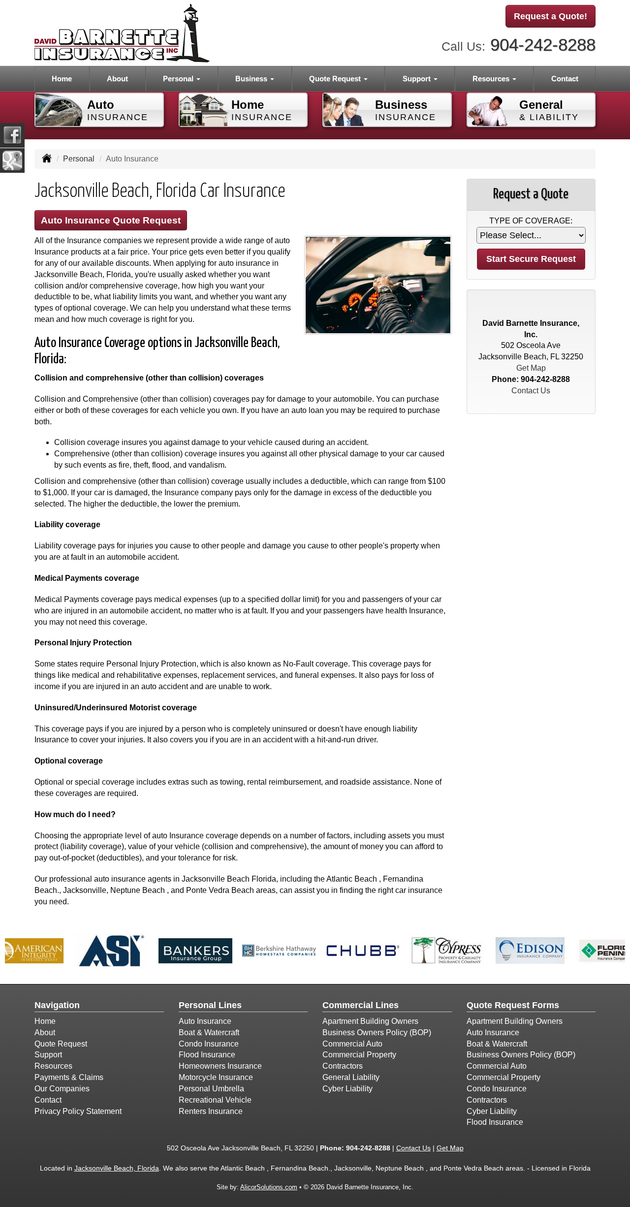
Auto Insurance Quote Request (111, 220)
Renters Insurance (211, 1111)
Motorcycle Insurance (216, 1077)
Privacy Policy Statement (78, 1111)
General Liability (350, 1077)
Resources (53, 1066)
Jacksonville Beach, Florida (116, 1168)
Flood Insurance (207, 1054)
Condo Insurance (209, 1044)
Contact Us (530, 390)
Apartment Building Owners (370, 1021)
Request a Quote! (550, 16)
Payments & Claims (68, 1077)
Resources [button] (491, 78)
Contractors (342, 1066)
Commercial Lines (360, 1005)
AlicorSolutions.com (268, 1187)
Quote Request (60, 1044)
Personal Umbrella (211, 1088)
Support (48, 1054)
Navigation (57, 1005)
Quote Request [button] (336, 78)
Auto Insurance (205, 1021)
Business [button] (252, 78)
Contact (564, 78)
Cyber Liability (347, 1088)
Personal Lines (210, 1005)
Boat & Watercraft (209, 1032)
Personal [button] (179, 78)
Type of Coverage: (530, 221)
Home (62, 78)
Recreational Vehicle (215, 1100)
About (117, 78)
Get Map (531, 368)
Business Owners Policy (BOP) (376, 1032)
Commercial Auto (352, 1044)
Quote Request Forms (513, 1005)
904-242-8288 (543, 44)
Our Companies (62, 1088)
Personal (78, 159)
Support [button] (418, 78)
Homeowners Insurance (220, 1066)
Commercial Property (359, 1054)
